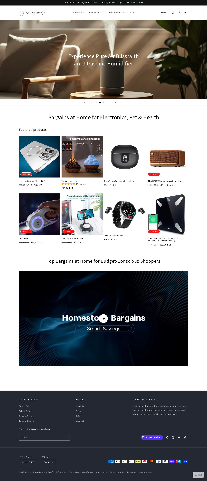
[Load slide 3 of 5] (100, 102)
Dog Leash (23, 238)
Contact (79, 411)
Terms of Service (26, 421)
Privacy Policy (25, 406)
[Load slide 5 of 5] (108, 102)
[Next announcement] (187, 2)
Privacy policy (74, 472)
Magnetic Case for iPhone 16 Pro (33, 181)
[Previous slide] (85, 102)
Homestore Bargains (32, 472)
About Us (80, 406)
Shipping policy (101, 472)
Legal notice (131, 472)
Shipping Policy (26, 416)
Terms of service (87, 472)
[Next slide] (115, 102)
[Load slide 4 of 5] (104, 102)
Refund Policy (25, 411)
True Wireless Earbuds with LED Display (120, 181)
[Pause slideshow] (122, 102)
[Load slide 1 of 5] (91, 102)
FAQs (78, 416)
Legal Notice (81, 421)
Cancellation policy (146, 472)
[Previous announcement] (20, 2)
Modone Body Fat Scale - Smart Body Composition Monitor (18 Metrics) (162, 239)
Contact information (117, 472)
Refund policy (61, 472)
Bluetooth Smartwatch (113, 236)
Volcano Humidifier (70, 181)
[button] (79, 13)
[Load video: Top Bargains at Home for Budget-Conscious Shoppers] (103, 318)
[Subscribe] (66, 437)
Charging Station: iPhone (72, 238)
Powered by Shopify (46, 472)
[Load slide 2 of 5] (96, 102)
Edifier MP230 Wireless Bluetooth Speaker (164, 181)
